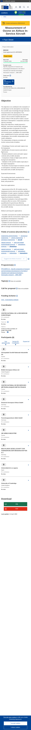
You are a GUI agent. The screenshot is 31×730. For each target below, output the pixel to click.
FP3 (5, 17)
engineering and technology (9, 236)
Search (24, 7)
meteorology (13, 253)
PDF (16, 508)
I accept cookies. (15, 723)
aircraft (20, 239)
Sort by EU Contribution (15, 342)
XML (16, 504)
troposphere (23, 253)
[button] (20, 7)
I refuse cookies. (15, 727)
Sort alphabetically (6, 342)
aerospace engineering (8, 239)
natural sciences (6, 242)
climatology (13, 246)
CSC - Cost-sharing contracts (9, 299)
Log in (16, 7)
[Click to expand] (28, 349)
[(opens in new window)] (7, 6)
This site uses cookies (10, 717)
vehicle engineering (17, 238)
